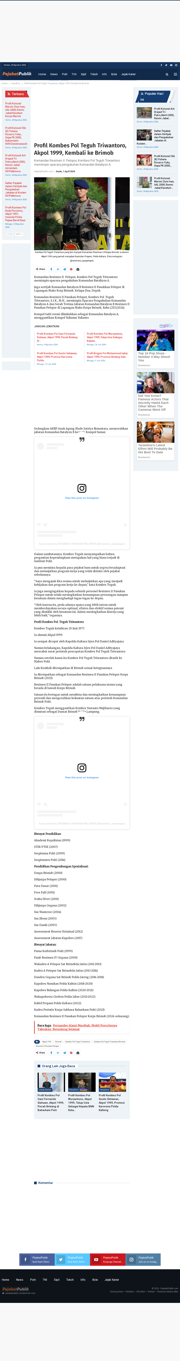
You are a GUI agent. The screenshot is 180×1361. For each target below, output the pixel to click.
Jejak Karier (128, 74)
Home (42, 74)
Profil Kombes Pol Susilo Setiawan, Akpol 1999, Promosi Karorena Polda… (57, 357)
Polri (64, 74)
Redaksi (130, 1291)
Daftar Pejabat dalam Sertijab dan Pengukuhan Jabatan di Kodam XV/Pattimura (16, 189)
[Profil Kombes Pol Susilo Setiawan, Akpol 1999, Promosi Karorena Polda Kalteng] (112, 1082)
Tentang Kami (116, 1291)
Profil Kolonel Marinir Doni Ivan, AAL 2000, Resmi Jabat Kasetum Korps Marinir (15, 110)
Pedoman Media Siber (167, 1291)
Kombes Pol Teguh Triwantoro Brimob (109, 1042)
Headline (74, 1090)
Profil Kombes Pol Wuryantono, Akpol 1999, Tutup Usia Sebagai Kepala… (105, 337)
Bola (114, 74)
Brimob (58, 1042)
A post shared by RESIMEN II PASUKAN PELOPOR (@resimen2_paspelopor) (82, 543)
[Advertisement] (90, 30)
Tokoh (94, 74)
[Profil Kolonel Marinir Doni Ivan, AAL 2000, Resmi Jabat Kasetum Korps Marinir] (144, 182)
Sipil (83, 74)
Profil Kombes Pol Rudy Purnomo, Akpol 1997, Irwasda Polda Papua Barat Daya (15, 214)
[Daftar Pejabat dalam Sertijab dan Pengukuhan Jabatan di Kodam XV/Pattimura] (144, 135)
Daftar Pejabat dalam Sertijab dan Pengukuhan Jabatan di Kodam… (155, 137)
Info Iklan (140, 1291)
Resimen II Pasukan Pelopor (47, 1046)
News (54, 74)
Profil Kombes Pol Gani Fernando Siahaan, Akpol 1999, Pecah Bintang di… (57, 337)
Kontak (151, 1291)
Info (104, 74)
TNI (74, 74)
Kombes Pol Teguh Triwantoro (77, 1042)
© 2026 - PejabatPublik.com (165, 1288)
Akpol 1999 (46, 1042)
